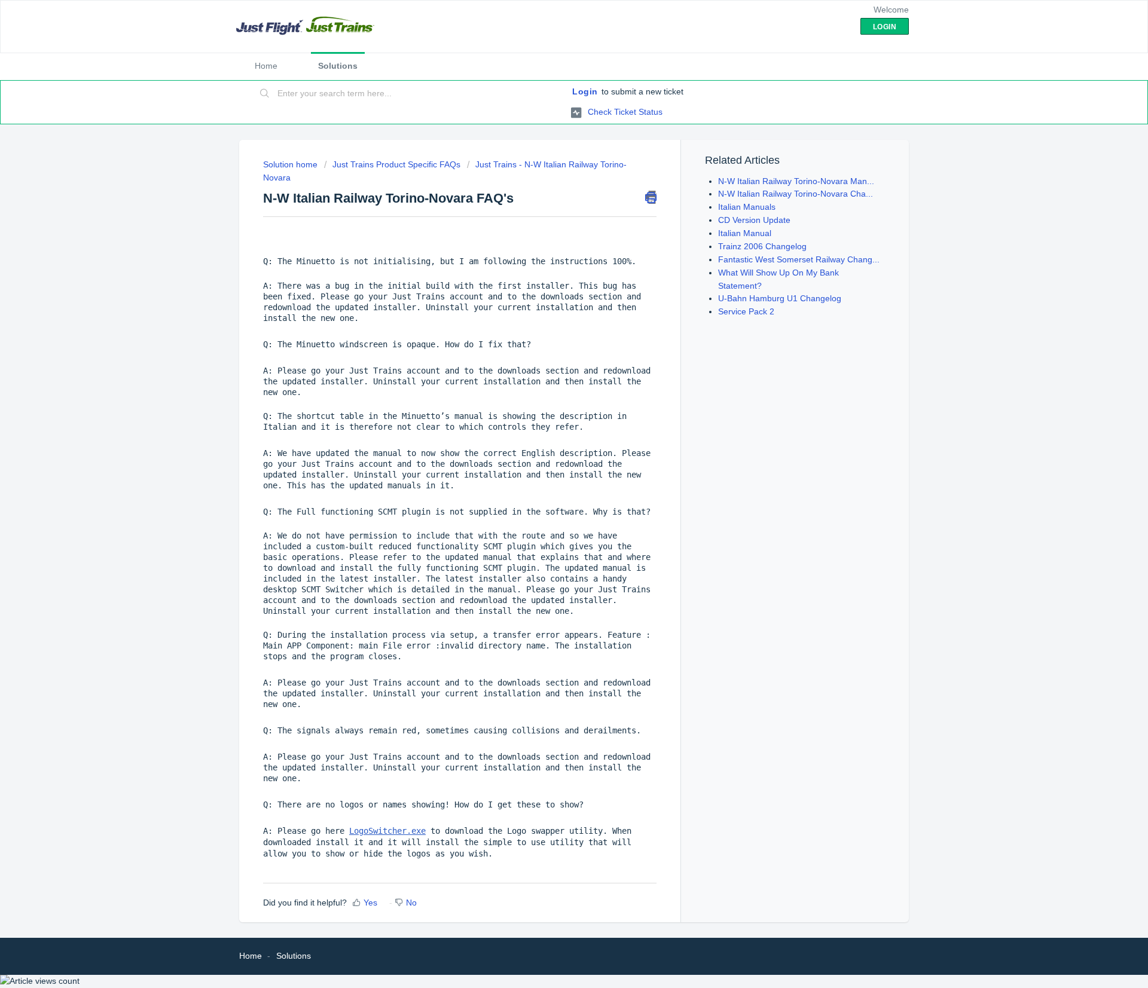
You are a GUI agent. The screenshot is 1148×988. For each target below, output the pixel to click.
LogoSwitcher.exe (387, 831)
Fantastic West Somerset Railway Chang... (799, 259)
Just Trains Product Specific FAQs (396, 164)
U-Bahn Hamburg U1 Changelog (779, 298)
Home (266, 66)
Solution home (291, 164)
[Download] (551, 343)
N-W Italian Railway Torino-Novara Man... (796, 181)
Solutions (338, 66)
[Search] (264, 94)
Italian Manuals (746, 207)
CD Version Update (754, 220)
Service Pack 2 (746, 311)
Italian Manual (744, 233)
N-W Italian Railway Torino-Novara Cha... (795, 193)
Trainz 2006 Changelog (762, 246)
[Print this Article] (651, 197)
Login (585, 91)
